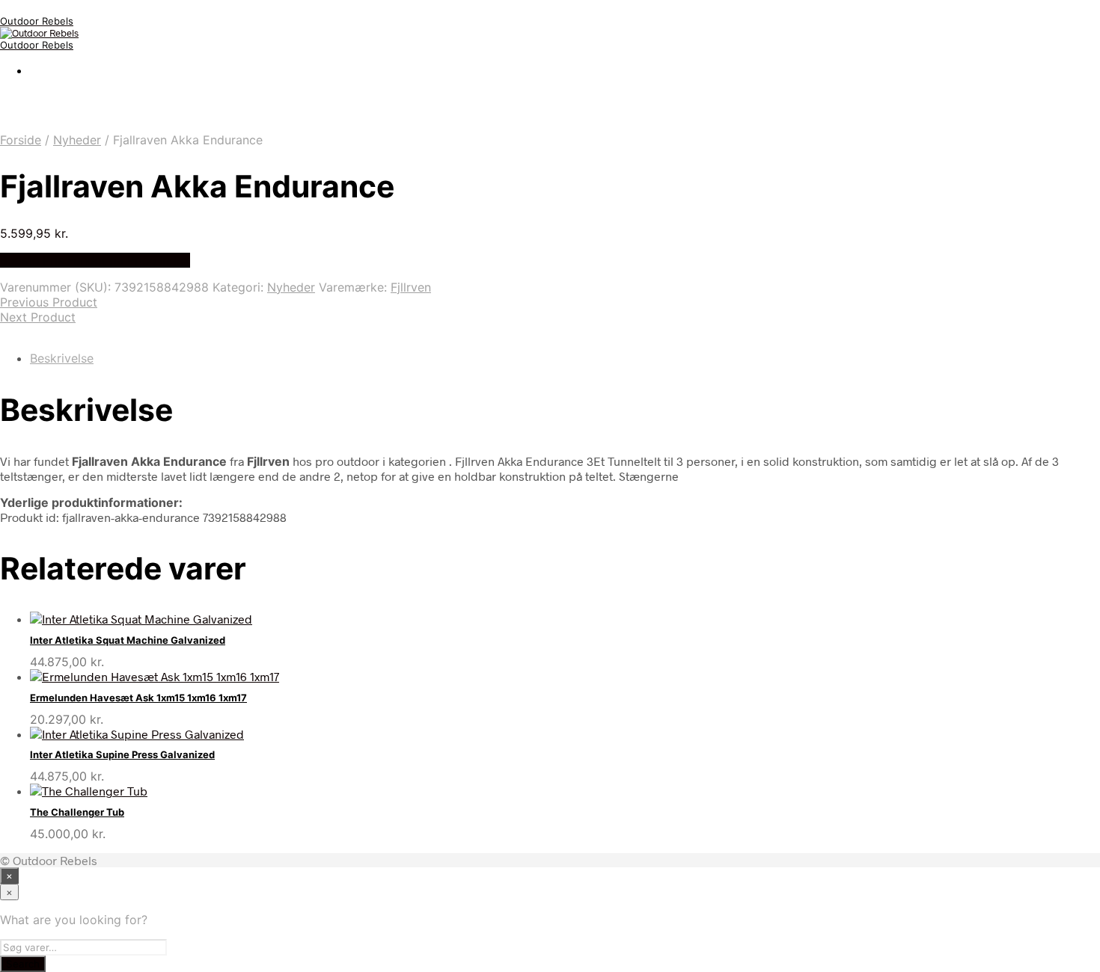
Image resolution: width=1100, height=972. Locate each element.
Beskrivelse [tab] (62, 358)
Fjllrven (411, 287)
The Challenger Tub (77, 812)
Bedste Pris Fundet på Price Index (95, 260)
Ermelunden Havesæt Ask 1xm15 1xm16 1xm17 (138, 698)
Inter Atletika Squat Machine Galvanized (127, 640)
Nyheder (77, 139)
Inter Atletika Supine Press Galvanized (122, 754)
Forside (20, 139)
